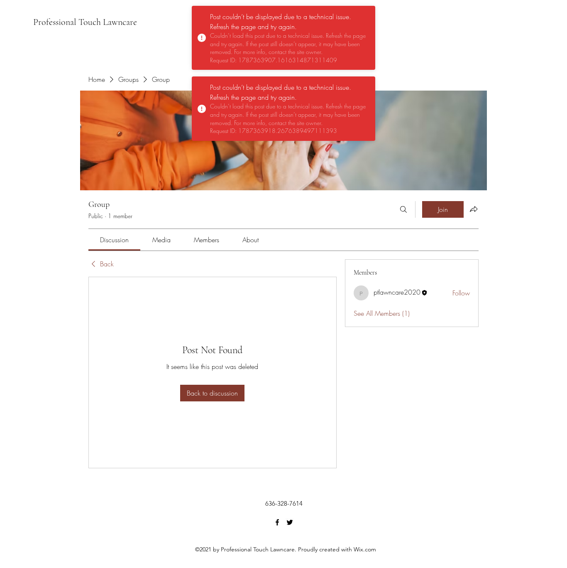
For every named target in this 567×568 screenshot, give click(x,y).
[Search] (403, 209)
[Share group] (474, 209)
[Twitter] (290, 522)
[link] (114, 239)
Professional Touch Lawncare (85, 22)
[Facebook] (277, 522)
